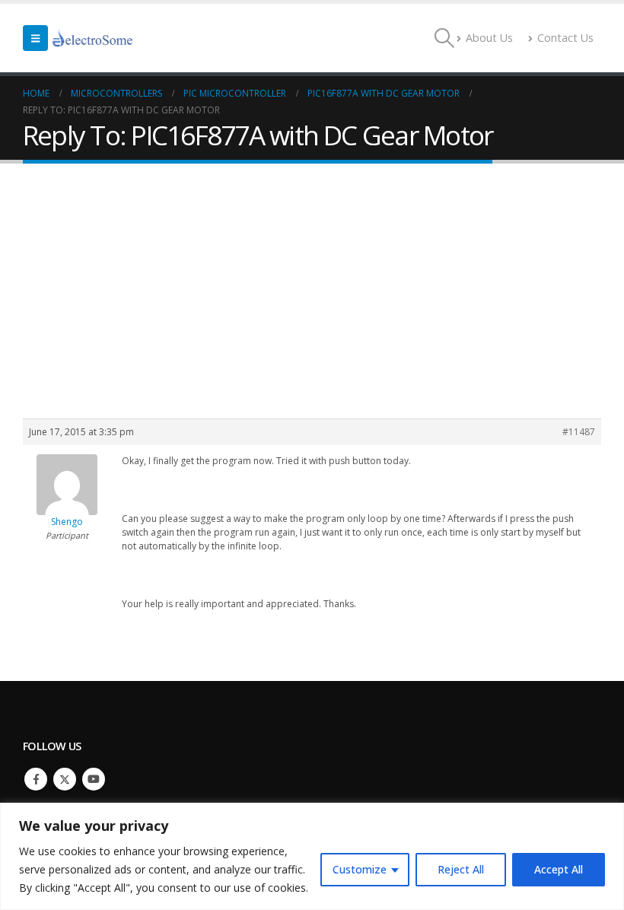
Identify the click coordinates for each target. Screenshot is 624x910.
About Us (489, 37)
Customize (360, 869)
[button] (35, 38)
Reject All (461, 869)
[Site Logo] (93, 38)
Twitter (64, 779)
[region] (312, 856)
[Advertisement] (312, 277)
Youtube (93, 779)
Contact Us (565, 37)
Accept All (558, 869)
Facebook (35, 779)
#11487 (578, 431)
